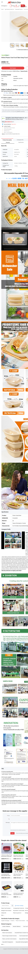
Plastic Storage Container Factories (9, 935)
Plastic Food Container (5, 908)
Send (12, 833)
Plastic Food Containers (7, 932)
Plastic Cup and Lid (17, 912)
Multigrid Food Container (6, 910)
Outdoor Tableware (6, 926)
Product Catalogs (19, 905)
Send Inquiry (13, 68)
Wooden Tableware (17, 926)
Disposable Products (19, 9)
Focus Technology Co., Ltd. (16, 948)
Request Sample (24, 71)
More (2, 944)
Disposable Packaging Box (7, 942)
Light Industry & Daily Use (9, 9)
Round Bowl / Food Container (19, 910)
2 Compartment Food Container (19, 908)
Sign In (3, 133)
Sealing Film (3, 912)
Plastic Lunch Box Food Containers (9, 938)
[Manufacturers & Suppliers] (14, 2)
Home (2, 9)
